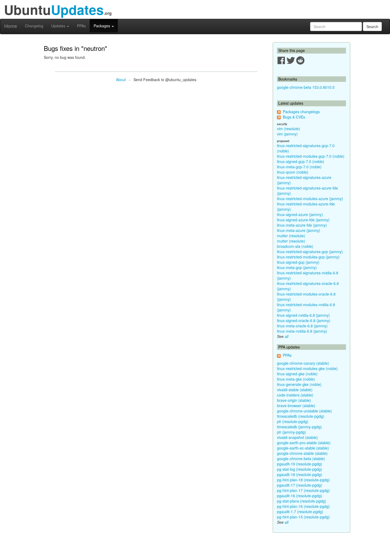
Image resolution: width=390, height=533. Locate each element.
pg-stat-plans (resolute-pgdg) (301, 501)
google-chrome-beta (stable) (301, 458)
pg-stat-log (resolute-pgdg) (299, 469)
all (286, 336)
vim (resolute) (288, 128)
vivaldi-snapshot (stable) (297, 437)
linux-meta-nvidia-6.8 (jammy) (302, 331)
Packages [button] (102, 25)
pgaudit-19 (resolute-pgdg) (299, 463)
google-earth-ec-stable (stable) (303, 448)
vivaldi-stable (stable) (295, 389)
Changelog (34, 25)
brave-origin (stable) (294, 400)
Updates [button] (58, 25)
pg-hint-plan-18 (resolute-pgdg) (303, 479)
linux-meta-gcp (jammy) (297, 267)
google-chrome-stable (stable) (302, 453)
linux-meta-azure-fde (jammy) (302, 225)
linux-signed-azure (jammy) (300, 214)
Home (10, 25)
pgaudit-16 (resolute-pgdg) (299, 495)
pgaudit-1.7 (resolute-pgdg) (300, 511)
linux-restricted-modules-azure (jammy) (310, 198)
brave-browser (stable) (296, 405)
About (121, 79)
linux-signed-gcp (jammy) (298, 262)
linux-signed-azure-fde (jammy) (303, 219)
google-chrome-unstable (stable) (304, 410)
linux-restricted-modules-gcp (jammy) (308, 256)
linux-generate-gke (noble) (299, 384)
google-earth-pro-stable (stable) (304, 442)
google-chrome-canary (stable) (303, 363)
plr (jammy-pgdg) (291, 432)
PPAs (81, 25)
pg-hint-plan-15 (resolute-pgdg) (303, 516)
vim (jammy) (287, 133)
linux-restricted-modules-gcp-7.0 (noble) (310, 156)
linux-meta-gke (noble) (296, 379)
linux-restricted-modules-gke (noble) (307, 368)
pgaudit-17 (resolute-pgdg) (299, 485)
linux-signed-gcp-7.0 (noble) (300, 161)
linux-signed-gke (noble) (297, 373)
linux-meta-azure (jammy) (298, 230)
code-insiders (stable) (295, 395)
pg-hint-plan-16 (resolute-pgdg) (303, 506)
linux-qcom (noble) (292, 172)
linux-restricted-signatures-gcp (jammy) (310, 251)
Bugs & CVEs (294, 117)
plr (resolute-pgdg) (292, 421)
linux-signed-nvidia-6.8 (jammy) (303, 315)
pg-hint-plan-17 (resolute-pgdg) (303, 490)
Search (372, 26)
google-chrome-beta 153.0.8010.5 (306, 87)
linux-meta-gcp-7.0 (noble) (299, 166)
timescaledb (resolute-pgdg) (300, 416)
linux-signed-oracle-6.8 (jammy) (303, 320)
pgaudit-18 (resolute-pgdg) (299, 474)
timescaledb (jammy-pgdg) (299, 426)
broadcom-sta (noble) (295, 246)
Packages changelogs (301, 111)
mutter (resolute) (291, 235)
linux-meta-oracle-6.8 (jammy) (302, 325)
